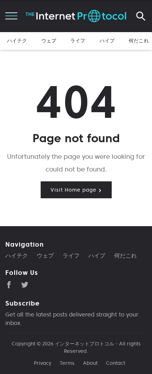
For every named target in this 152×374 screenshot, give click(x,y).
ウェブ (48, 40)
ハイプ (107, 40)
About (90, 363)
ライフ (77, 40)
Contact (115, 363)
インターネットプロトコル (84, 343)
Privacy (42, 363)
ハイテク (17, 40)
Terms (67, 363)
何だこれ (139, 40)
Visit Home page (74, 190)
